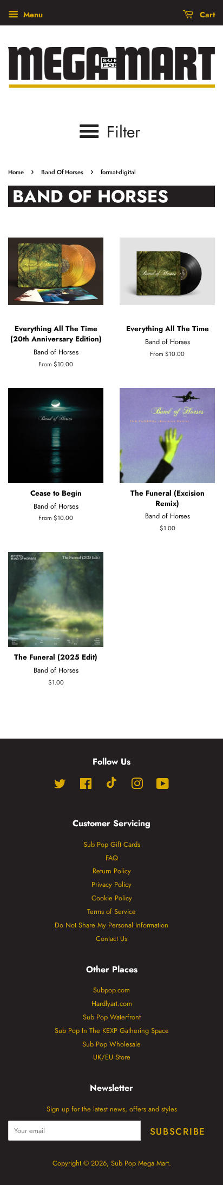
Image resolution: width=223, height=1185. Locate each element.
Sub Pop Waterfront (112, 1017)
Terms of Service (111, 911)
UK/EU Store (111, 1057)
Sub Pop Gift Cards (111, 844)
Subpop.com (111, 990)
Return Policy (112, 871)
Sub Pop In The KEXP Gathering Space (112, 1030)
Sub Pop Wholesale (111, 1044)
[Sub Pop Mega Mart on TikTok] (111, 786)
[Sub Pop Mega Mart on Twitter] (60, 786)
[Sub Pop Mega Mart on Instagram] (137, 786)
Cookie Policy (111, 898)
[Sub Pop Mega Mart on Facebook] (86, 786)
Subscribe (178, 1131)
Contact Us (111, 938)
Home (16, 172)
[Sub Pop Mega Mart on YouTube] (162, 786)
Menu (32, 14)
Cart (206, 14)
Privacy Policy (111, 884)
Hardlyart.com (111, 1003)
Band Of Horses (62, 172)
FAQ (112, 858)
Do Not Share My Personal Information (111, 925)
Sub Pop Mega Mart (140, 1163)
